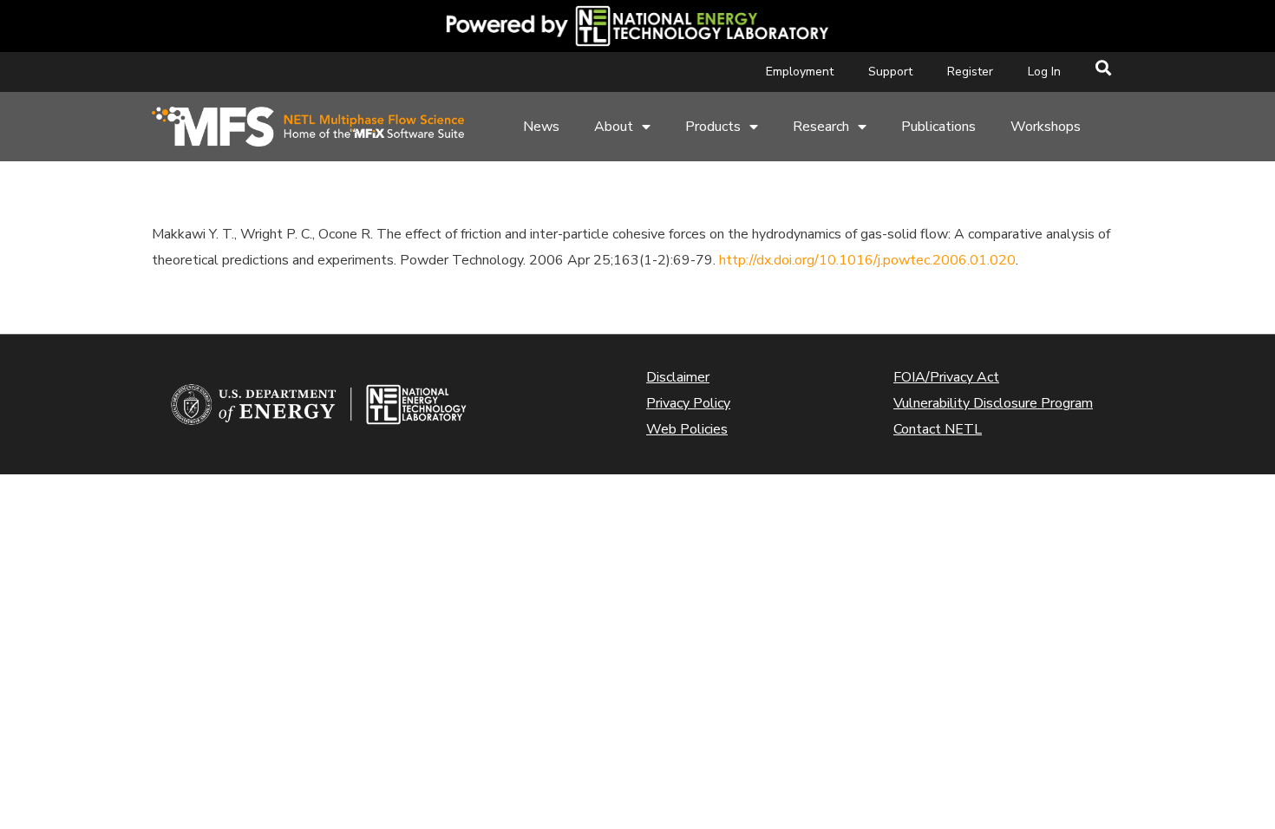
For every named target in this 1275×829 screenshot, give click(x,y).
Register (970, 71)
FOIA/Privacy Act (946, 377)
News (541, 126)
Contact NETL (937, 429)
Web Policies (687, 429)
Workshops (1045, 126)
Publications (938, 126)
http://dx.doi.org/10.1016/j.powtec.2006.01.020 (867, 260)
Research (821, 126)
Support (890, 71)
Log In (1044, 71)
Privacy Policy (688, 403)
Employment (800, 71)
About (613, 126)
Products (713, 126)
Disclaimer (677, 377)
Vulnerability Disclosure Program (993, 403)
